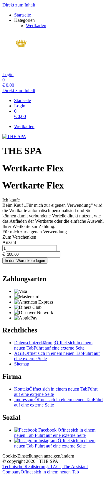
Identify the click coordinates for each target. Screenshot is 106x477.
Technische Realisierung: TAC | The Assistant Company (45, 469)
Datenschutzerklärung (53, 345)
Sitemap (21, 363)
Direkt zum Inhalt (18, 4)
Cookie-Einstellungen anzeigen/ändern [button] (38, 455)
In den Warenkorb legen (25, 260)
